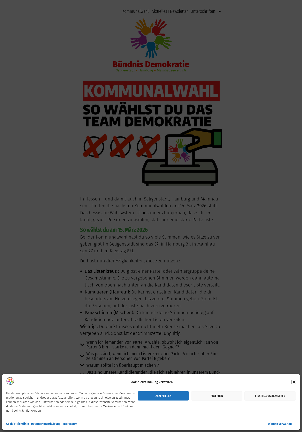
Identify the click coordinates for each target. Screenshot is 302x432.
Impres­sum (69, 424)
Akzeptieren (163, 396)
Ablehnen (217, 396)
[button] (294, 382)
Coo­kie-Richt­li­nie (17, 424)
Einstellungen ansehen (270, 396)
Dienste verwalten (280, 424)
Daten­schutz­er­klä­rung (45, 424)
